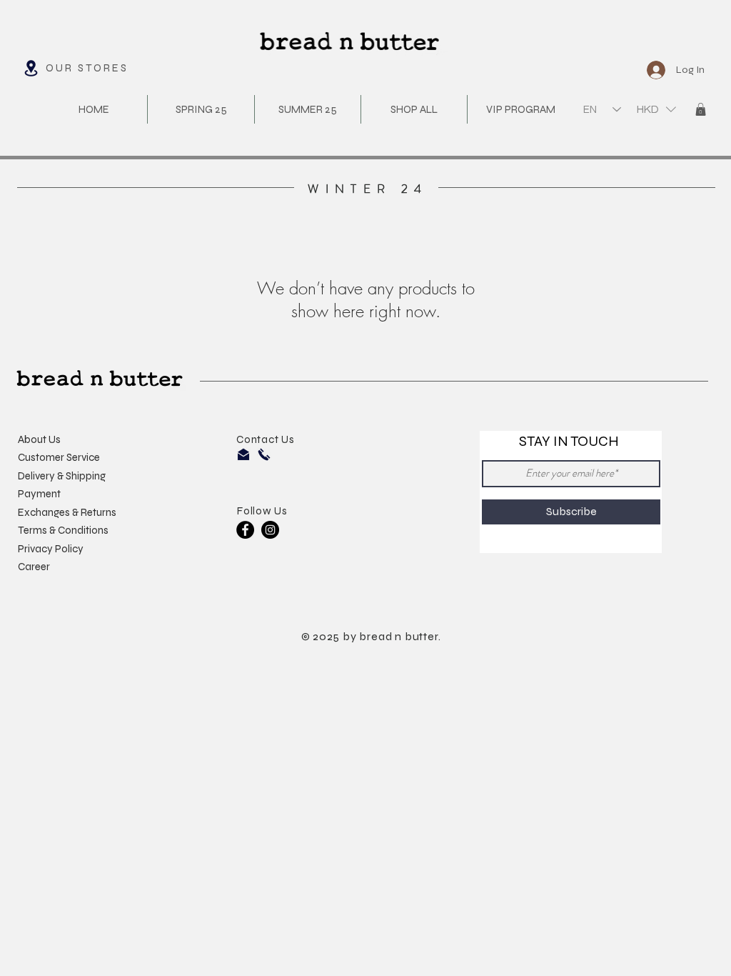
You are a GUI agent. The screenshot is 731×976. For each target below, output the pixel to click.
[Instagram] (270, 530)
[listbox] (656, 109)
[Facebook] (245, 530)
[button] (656, 109)
